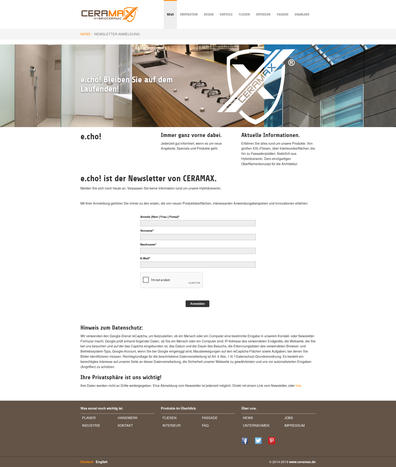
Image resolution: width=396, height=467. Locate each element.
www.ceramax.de (302, 461)
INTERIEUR (263, 14)
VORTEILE (226, 14)
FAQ (205, 425)
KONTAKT (125, 425)
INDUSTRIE (91, 425)
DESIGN (208, 14)
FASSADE (283, 14)
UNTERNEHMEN (256, 425)
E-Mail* (145, 258)
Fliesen (244, 14)
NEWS (170, 14)
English (102, 461)
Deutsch (87, 461)
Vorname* (146, 230)
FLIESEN (170, 417)
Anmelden (197, 303)
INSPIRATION (189, 14)
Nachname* (148, 244)
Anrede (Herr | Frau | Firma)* (159, 216)
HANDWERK (128, 417)
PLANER (89, 417)
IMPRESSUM (294, 425)
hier (298, 385)
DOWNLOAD (302, 14)
